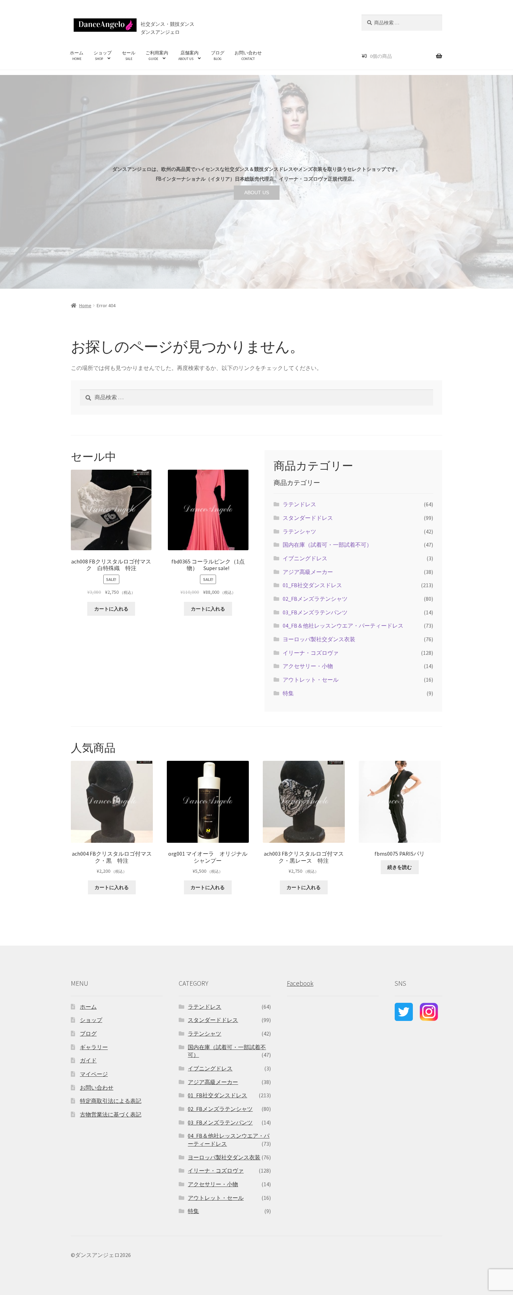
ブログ (217, 55)
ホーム (76, 55)
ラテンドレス (299, 504)
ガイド (88, 1060)
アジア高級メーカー (308, 571)
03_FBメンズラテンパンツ (315, 612)
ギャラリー (94, 1047)
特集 (288, 693)
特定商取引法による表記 (110, 1100)
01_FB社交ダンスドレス (312, 585)
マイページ (94, 1073)
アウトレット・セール (311, 679)
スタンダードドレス (308, 517)
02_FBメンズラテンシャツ (315, 598)
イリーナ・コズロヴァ (311, 652)
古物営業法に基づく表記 (110, 1114)
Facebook (300, 983)
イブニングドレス (305, 558)
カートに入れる (111, 609)
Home (85, 305)
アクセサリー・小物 (308, 665)
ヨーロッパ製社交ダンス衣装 (319, 639)
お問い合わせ (248, 55)
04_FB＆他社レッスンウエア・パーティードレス (343, 625)
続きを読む (399, 867)
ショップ (103, 55)
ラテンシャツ (299, 531)
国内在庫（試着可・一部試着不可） (327, 544)
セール (128, 55)
